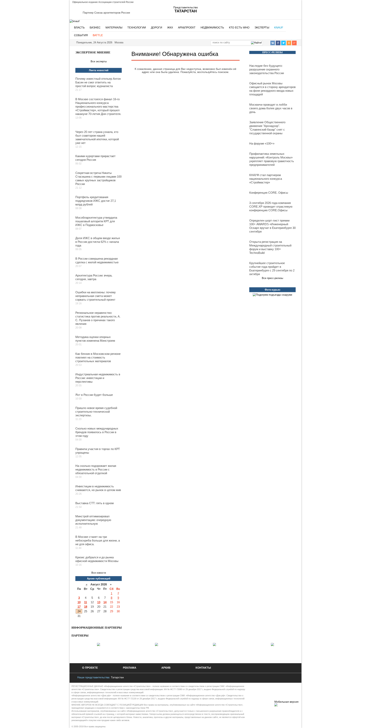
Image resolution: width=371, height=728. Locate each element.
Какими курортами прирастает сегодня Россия (95, 157)
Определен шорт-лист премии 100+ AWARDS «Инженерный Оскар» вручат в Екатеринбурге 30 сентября (272, 226)
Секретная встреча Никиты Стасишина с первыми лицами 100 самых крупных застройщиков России (98, 178)
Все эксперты (99, 61)
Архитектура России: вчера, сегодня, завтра (93, 277)
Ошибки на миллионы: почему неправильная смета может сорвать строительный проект (95, 296)
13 (98, 602)
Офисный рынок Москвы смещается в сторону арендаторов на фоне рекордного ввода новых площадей (272, 89)
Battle (98, 35)
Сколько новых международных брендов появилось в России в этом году (96, 432)
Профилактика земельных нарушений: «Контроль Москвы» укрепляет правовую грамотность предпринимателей (271, 159)
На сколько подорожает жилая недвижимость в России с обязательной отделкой (95, 469)
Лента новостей (98, 70)
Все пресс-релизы (272, 278)
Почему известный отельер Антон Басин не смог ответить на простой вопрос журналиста (98, 82)
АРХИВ (165, 667)
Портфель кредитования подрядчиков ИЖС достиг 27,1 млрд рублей (95, 200)
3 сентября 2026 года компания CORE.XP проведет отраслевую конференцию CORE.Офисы (270, 206)
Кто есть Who (239, 27)
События (81, 35)
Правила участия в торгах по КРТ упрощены (97, 450)
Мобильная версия (286, 701)
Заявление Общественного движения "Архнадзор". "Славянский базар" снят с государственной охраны (267, 128)
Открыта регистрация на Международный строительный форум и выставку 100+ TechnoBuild (270, 247)
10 (79, 602)
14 (104, 602)
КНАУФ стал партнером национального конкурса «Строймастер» (265, 178)
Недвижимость (212, 27)
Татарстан (117, 677)
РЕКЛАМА (129, 667)
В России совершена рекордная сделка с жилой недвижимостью (96, 260)
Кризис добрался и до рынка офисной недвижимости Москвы (96, 559)
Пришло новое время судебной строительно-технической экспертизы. (96, 411)
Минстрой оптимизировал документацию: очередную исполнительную (93, 520)
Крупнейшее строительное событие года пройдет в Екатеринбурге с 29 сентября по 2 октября (271, 268)
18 (85, 606)
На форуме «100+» (261, 143)
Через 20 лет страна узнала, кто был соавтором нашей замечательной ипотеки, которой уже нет (97, 137)
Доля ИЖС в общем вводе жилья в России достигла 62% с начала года (97, 241)
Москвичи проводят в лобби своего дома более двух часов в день (270, 108)
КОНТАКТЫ (203, 667)
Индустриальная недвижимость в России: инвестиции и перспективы (97, 378)
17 (79, 606)
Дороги (156, 27)
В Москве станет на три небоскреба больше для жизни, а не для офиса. (97, 540)
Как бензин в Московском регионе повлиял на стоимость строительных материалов (98, 357)
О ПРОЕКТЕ (90, 667)
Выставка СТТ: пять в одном (94, 503)
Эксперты (261, 27)
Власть (79, 27)
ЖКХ (170, 27)
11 (85, 602)
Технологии (136, 27)
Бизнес (95, 27)
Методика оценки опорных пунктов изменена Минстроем (95, 338)
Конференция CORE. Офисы (268, 192)
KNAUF (278, 27)
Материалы (114, 27)
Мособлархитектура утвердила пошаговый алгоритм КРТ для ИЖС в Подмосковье (96, 221)
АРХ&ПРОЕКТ (187, 27)
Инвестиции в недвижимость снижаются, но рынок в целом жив (98, 488)
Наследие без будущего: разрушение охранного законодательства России (266, 69)
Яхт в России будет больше (94, 394)
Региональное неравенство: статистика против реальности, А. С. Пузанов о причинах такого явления (97, 318)
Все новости (98, 572)
